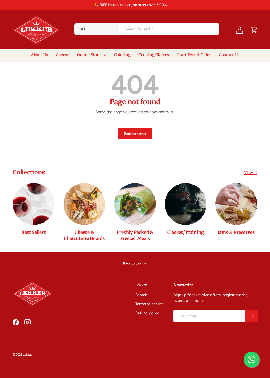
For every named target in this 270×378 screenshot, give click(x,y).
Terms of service (149, 303)
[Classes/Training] (185, 204)
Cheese (62, 54)
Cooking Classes (153, 54)
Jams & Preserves (236, 232)
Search (141, 294)
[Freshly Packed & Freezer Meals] (135, 204)
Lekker (27, 354)
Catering (122, 54)
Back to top (132, 263)
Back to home (135, 133)
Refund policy (147, 313)
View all (250, 172)
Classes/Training (185, 232)
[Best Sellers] (34, 204)
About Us (39, 54)
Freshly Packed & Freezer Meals (135, 235)
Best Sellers (33, 232)
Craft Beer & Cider (194, 54)
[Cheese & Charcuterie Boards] (84, 204)
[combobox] (146, 29)
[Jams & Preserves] (236, 204)
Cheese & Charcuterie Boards (84, 235)
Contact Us (229, 54)
